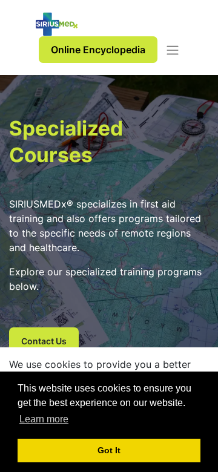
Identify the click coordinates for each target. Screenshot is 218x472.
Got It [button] (109, 450)
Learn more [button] (43, 419)
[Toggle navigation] (172, 49)
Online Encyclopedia (98, 50)
